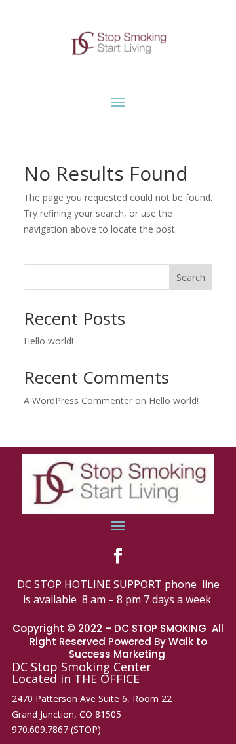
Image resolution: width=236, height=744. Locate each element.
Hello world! (48, 341)
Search (190, 277)
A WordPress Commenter (78, 400)
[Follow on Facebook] (118, 556)
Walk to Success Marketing (138, 648)
